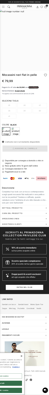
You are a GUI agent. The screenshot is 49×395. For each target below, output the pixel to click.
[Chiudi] (21, 356)
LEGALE (5, 329)
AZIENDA (6, 323)
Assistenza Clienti (12, 224)
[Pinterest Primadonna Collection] (31, 380)
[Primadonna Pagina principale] (24, 7)
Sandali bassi (23, 304)
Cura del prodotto (12, 213)
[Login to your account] (37, 7)
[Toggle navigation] (3, 7)
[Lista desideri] (41, 6)
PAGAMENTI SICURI (11, 335)
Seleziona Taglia (10, 101)
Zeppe (4, 308)
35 (9, 105)
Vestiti (38, 308)
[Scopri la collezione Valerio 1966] (24, 353)
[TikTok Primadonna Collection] (27, 380)
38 (9, 111)
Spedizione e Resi (10, 219)
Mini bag (12, 308)
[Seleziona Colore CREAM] (16, 131)
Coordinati (30, 308)
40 (40, 111)
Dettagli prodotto (12, 208)
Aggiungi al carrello (25, 148)
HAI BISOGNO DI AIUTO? (13, 317)
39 (24, 111)
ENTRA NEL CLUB (24, 287)
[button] (45, 390)
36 (24, 105)
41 (9, 116)
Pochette (21, 308)
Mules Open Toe (36, 304)
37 (40, 105)
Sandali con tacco (9, 304)
